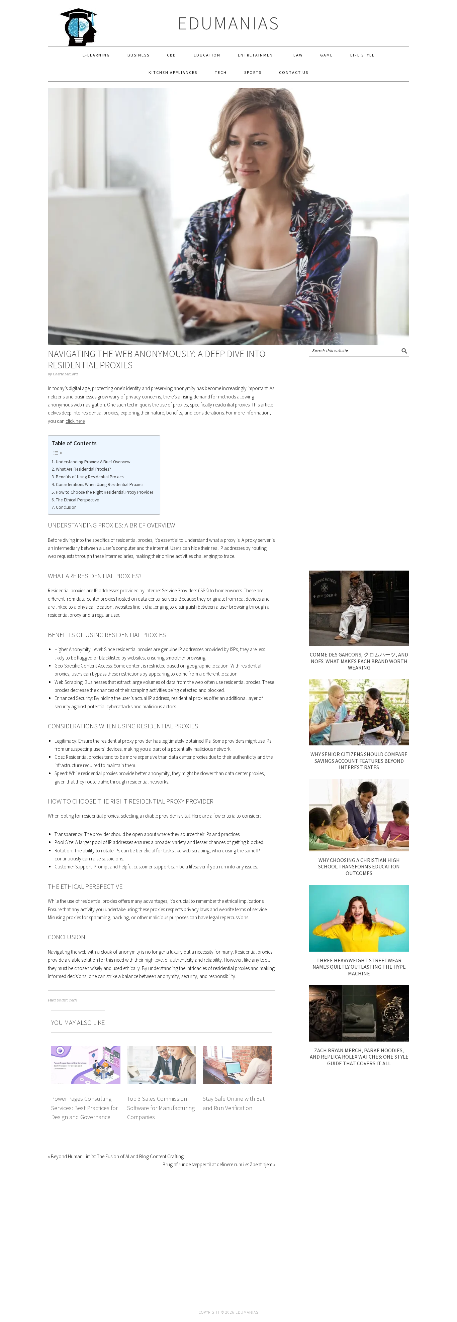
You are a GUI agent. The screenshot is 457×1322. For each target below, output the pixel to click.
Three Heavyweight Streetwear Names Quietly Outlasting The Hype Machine (359, 966)
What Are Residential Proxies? (83, 469)
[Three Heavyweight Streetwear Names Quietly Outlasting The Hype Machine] (359, 950)
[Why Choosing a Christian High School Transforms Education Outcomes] (359, 849)
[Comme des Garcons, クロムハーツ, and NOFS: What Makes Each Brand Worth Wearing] (359, 644)
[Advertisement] (359, 463)
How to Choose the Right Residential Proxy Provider (104, 492)
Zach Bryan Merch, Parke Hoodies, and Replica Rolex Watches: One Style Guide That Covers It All (359, 1056)
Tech (73, 1000)
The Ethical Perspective (77, 500)
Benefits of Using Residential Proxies (89, 477)
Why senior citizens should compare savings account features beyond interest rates (358, 760)
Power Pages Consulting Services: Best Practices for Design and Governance (84, 1108)
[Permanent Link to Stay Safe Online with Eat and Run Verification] (237, 1050)
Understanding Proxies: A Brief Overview (93, 462)
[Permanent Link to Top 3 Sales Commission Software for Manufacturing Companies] (161, 1050)
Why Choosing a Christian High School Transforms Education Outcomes (359, 866)
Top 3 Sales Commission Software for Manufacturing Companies (161, 1108)
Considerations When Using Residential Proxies (99, 484)
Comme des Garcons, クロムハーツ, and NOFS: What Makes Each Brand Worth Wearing (359, 661)
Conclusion (66, 507)
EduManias (229, 22)
